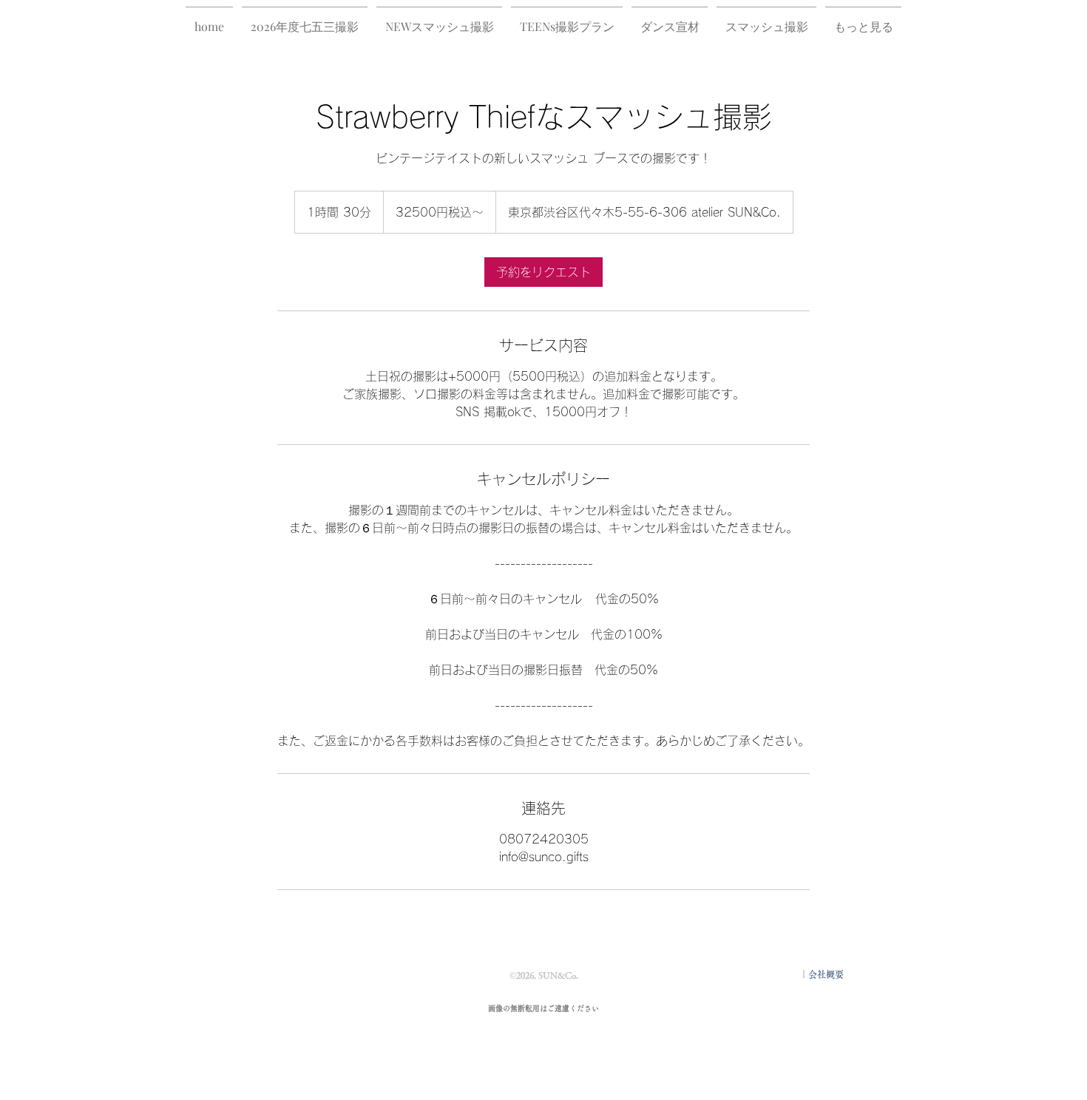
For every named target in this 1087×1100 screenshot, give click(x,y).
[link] (543, 272)
